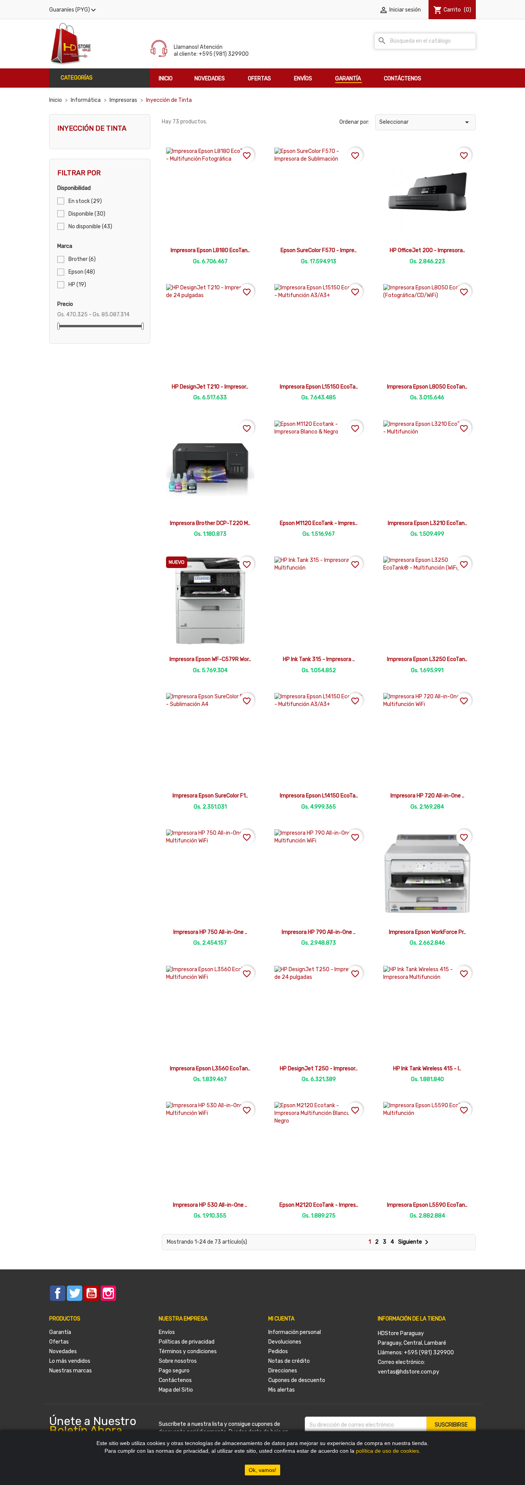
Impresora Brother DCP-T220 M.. (210, 523)
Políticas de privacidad (186, 1342)
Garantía (60, 1332)
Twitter (74, 1293)
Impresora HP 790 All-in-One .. (319, 932)
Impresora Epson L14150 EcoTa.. (319, 795)
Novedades (63, 1351)
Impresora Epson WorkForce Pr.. (427, 932)
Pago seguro (174, 1370)
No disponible (90, 226)
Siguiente (414, 1242)
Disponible (86, 214)
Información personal (294, 1332)
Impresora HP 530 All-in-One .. (210, 1205)
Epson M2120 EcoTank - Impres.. (318, 1205)
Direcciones (282, 1370)
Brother (82, 259)
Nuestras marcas (70, 1370)
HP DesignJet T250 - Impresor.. (318, 1068)
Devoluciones (284, 1342)
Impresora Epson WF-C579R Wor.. (210, 659)
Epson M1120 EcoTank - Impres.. (318, 523)
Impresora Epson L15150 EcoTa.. (319, 387)
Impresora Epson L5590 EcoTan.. (427, 1205)
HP (77, 284)
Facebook (57, 1293)
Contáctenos (175, 1380)
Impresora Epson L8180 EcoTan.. (210, 250)
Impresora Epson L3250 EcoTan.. (427, 659)
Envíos (167, 1332)
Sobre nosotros (178, 1361)
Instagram (108, 1293)
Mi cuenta (281, 1319)
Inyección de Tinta (91, 128)
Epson (81, 272)
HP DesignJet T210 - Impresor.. (210, 387)
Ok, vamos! (262, 1470)
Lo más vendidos (69, 1361)
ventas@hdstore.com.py (408, 1372)
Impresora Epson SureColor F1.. (210, 795)
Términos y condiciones (188, 1351)
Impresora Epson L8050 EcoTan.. (427, 387)
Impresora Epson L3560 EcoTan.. (210, 1068)
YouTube (91, 1293)
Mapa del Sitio (176, 1390)
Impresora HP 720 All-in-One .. (427, 795)
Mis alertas (281, 1390)
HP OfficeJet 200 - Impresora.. (427, 250)
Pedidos (278, 1351)
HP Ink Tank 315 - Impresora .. (319, 659)
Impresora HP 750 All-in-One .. (210, 932)
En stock (85, 201)
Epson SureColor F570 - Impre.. (319, 250)
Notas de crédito (289, 1361)
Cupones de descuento (296, 1380)
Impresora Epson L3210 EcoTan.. (427, 523)
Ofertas (59, 1342)
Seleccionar (425, 122)
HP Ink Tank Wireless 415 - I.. (427, 1068)
